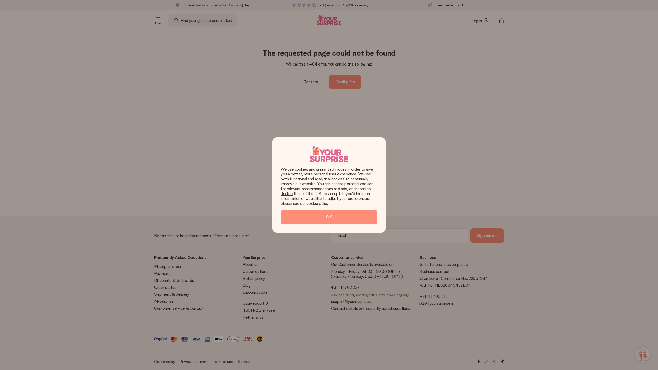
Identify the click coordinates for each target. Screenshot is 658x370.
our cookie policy (314, 203)
